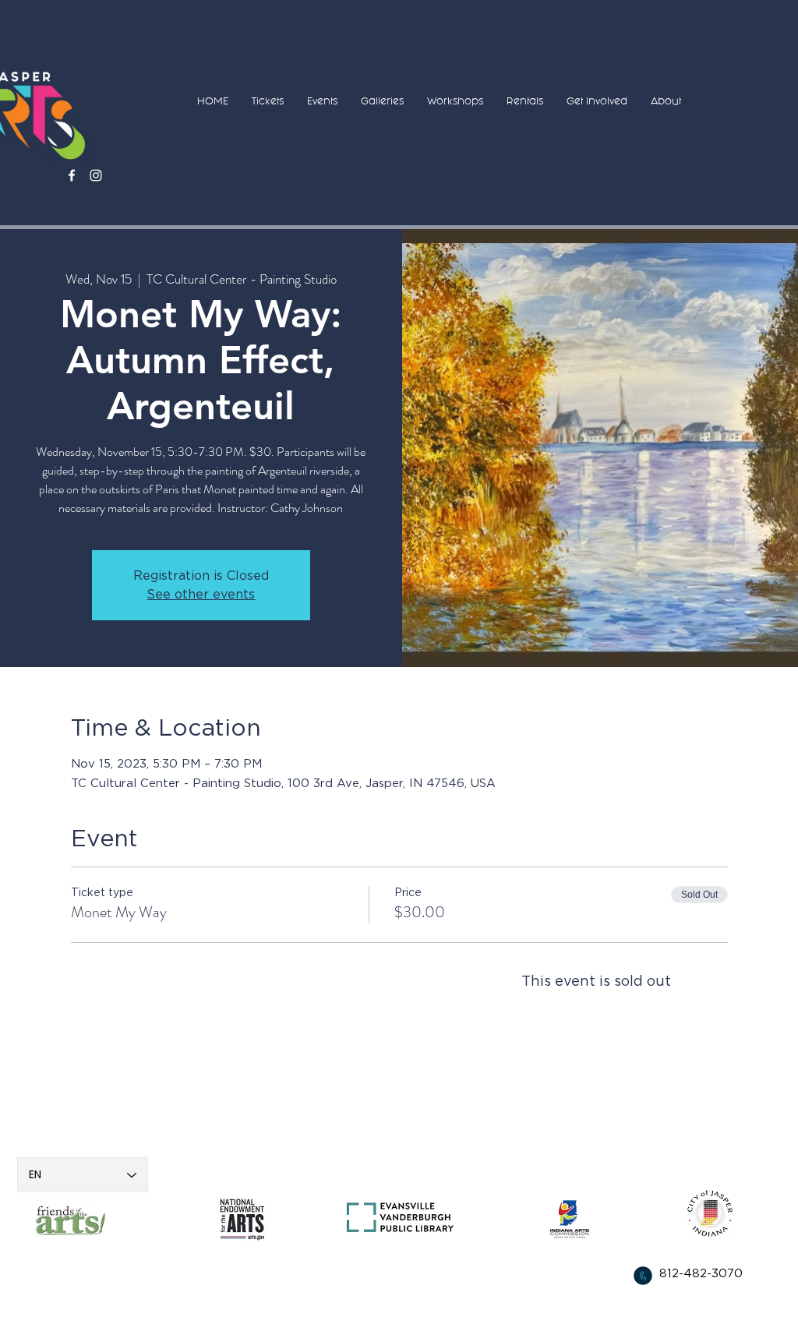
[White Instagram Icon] (96, 175)
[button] (267, 100)
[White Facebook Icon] (71, 175)
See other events (201, 594)
